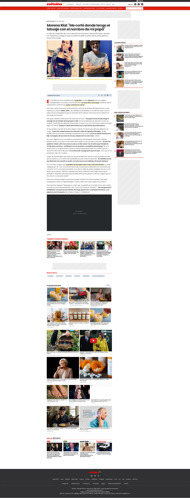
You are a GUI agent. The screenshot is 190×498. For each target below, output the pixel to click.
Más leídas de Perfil (122, 113)
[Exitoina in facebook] (139, 4)
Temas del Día (51, 8)
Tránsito (126, 483)
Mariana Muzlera (111, 8)
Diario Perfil (55, 479)
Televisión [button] (85, 4)
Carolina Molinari (89, 8)
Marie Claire (74, 479)
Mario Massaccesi (76, 8)
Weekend (101, 479)
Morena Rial (59, 276)
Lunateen (128, 479)
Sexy (113, 4)
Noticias (67, 479)
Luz (119, 479)
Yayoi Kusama (100, 8)
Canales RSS (65, 483)
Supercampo (109, 479)
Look (116, 479)
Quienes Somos (75, 483)
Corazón (78, 4)
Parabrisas (94, 479)
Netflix (102, 4)
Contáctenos (86, 483)
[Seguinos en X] (142, 4)
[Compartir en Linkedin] (107, 95)
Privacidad (95, 483)
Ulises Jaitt (68, 276)
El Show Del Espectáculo (98, 276)
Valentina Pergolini (63, 8)
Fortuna (81, 479)
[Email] (110, 95)
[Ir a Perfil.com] (140, 1)
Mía (123, 479)
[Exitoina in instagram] (135, 4)
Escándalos (70, 4)
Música (108, 4)
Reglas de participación (114, 483)
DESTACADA (50, 21)
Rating (120, 8)
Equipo (103, 483)
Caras (62, 479)
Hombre (87, 479)
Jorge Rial (50, 276)
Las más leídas (120, 43)
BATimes (135, 479)
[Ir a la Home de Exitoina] (56, 4)
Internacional (94, 4)
